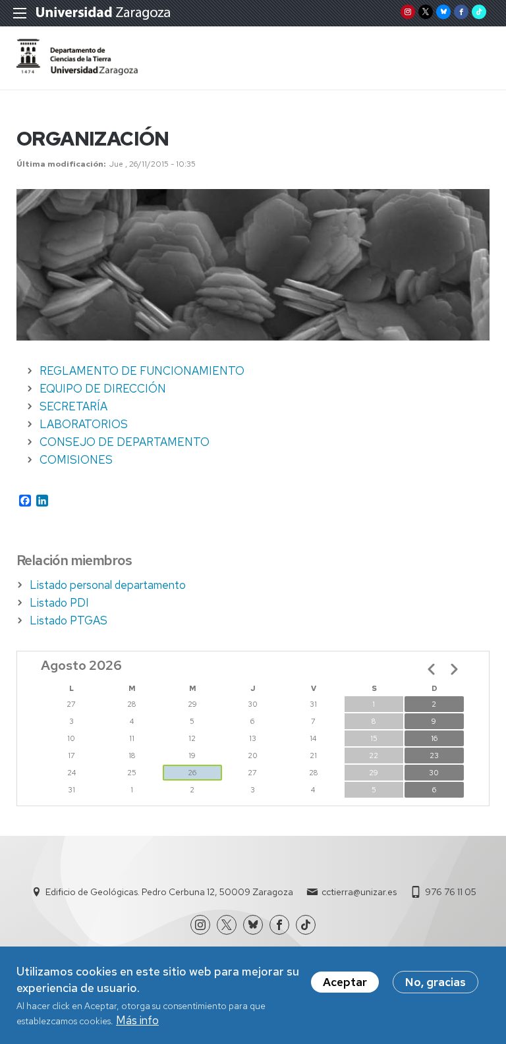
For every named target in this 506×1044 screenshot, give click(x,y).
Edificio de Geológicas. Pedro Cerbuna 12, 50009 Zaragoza (169, 892)
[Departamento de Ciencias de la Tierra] (77, 71)
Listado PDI (59, 602)
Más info (137, 1020)
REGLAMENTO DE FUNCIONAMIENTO (142, 371)
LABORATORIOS (84, 424)
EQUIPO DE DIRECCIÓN (103, 388)
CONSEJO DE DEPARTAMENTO (125, 442)
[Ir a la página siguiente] (454, 669)
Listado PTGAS (68, 620)
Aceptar (345, 982)
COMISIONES (76, 460)
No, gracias (435, 982)
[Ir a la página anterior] (431, 669)
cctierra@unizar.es (359, 892)
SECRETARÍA (73, 406)
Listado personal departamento (108, 585)
